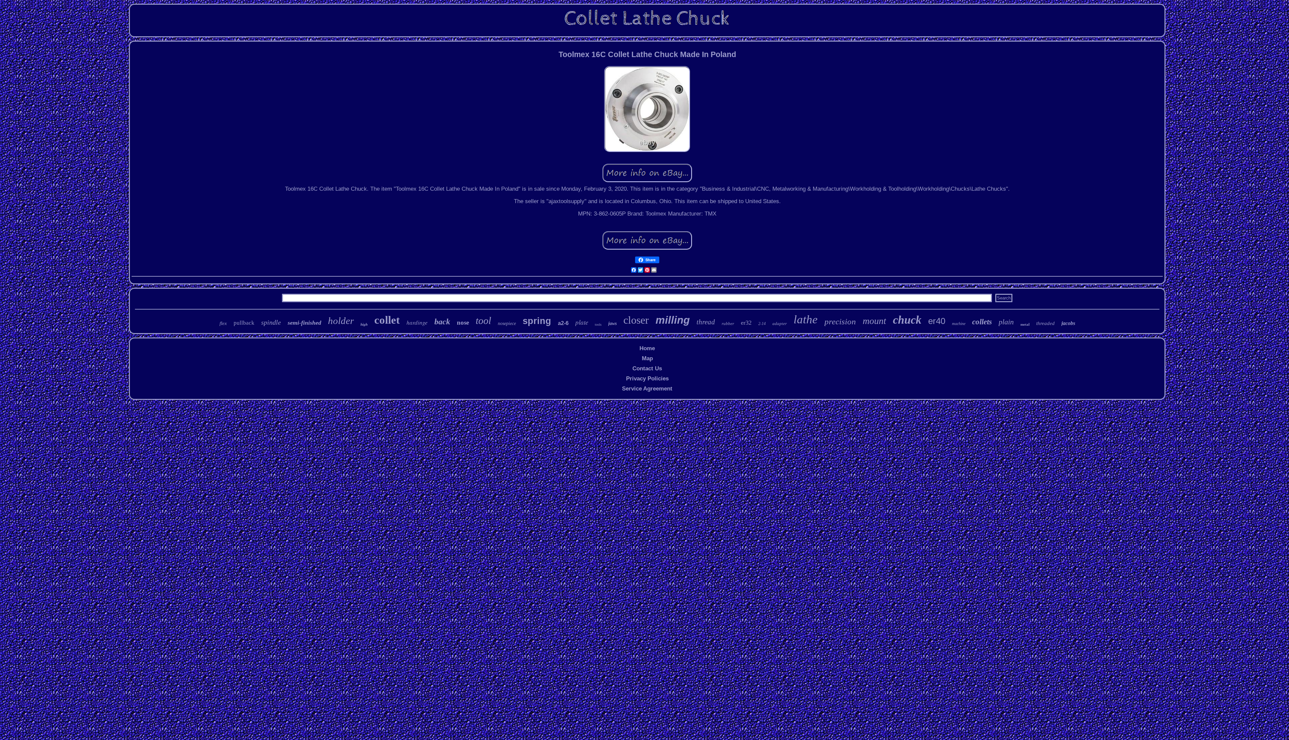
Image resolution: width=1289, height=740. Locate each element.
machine (958, 323)
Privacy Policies (647, 378)
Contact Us (647, 368)
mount (874, 321)
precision (840, 321)
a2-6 (563, 323)
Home (647, 348)
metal (1025, 324)
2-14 (762, 323)
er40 (936, 321)
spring (537, 321)
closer (636, 320)
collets (982, 322)
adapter (779, 323)
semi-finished (304, 322)
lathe (806, 319)
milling (673, 320)
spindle (271, 322)
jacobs (1068, 323)
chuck (907, 320)
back (442, 321)
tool (483, 320)
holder (341, 320)
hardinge (417, 322)
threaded (1045, 323)
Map (647, 358)
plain (1006, 322)
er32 (746, 322)
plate (581, 322)
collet (387, 320)
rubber (728, 323)
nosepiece (507, 323)
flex (223, 323)
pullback (244, 323)
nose (463, 322)
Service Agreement (647, 388)
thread (706, 322)
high (364, 324)
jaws (612, 323)
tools (598, 324)
